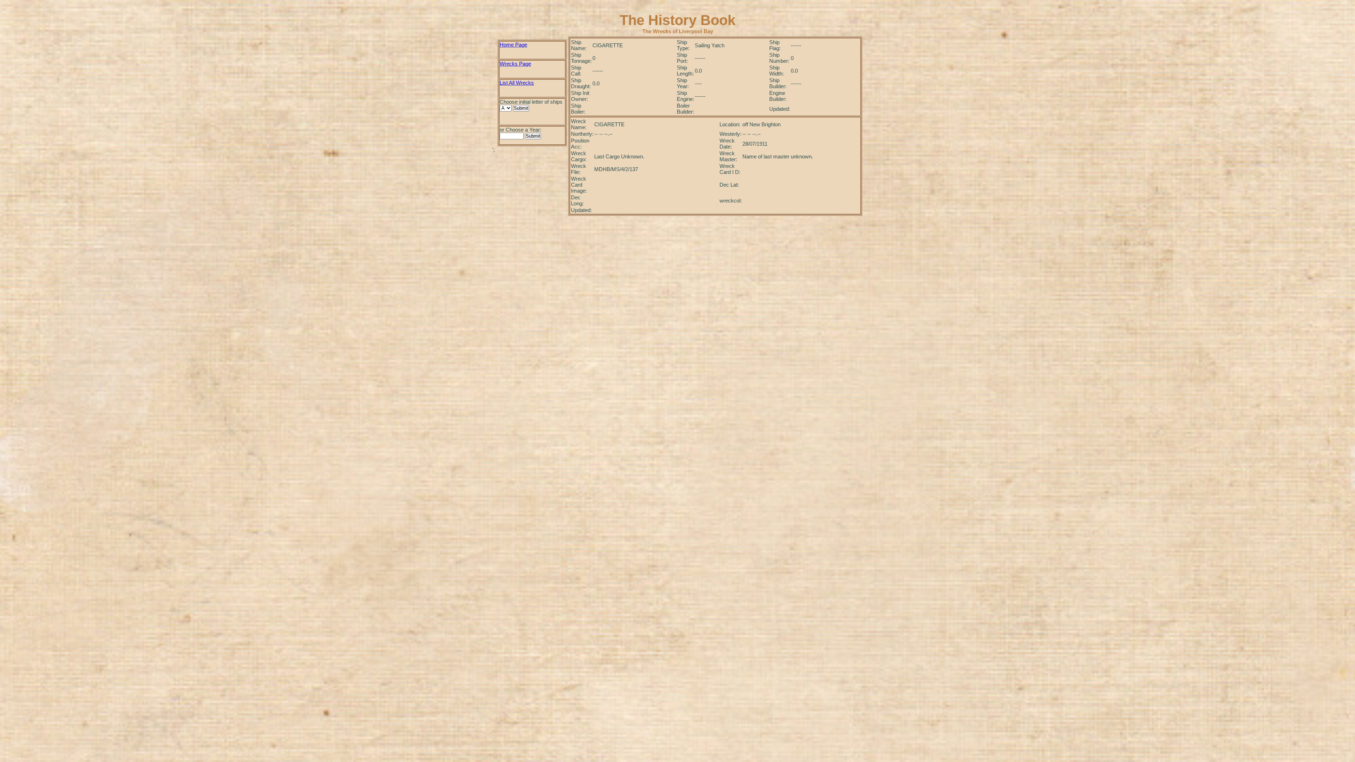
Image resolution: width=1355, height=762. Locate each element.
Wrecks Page (515, 64)
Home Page (513, 45)
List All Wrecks (517, 83)
